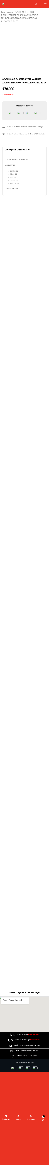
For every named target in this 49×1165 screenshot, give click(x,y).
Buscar (18, 1119)
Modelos (10, 12)
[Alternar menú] (45, 3)
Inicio (3, 12)
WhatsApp (31, 1119)
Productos (6, 1119)
